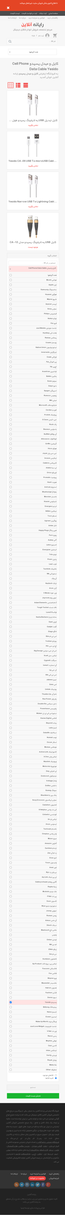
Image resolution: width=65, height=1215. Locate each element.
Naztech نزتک (51, 583)
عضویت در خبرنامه (37, 1178)
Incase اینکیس (50, 458)
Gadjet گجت (52, 626)
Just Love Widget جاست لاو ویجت (43, 1026)
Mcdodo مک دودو (50, 891)
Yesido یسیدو (51, 1002)
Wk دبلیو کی (52, 573)
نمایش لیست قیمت (33, 1096)
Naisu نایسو (52, 1012)
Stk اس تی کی (51, 675)
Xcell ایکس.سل (50, 655)
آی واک (54, 578)
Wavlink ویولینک (50, 761)
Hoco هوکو (52, 448)
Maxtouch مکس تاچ (49, 930)
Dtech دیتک (52, 925)
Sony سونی (52, 309)
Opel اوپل (53, 622)
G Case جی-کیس (49, 419)
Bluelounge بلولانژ (49, 492)
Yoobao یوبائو (51, 641)
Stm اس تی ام (51, 636)
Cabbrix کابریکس (50, 463)
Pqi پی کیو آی (51, 362)
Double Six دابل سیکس (47, 703)
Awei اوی (53, 867)
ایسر (56, 1154)
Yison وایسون (51, 862)
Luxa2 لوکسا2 (51, 612)
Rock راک (53, 424)
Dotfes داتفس (51, 785)
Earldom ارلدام (51, 848)
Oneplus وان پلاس (49, 833)
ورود (33, 35)
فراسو (18, 1154)
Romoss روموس (50, 395)
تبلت (45, 1146)
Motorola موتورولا (50, 766)
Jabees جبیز (52, 679)
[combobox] (32, 52)
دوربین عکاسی (24, 1146)
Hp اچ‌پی (53, 366)
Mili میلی (53, 400)
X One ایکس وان (50, 756)
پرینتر (51, 1150)
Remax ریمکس (51, 337)
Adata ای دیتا (51, 467)
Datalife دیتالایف (50, 732)
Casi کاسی (52, 1045)
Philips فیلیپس (50, 313)
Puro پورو (53, 535)
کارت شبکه (44, 1150)
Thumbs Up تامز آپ (49, 694)
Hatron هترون (51, 988)
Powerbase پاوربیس (48, 708)
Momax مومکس (50, 747)
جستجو (33, 1087)
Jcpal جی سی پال (50, 453)
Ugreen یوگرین (50, 520)
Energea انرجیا (51, 506)
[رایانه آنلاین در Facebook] (43, 1184)
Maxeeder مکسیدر (49, 983)
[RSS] (16, 1184)
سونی (8, 1150)
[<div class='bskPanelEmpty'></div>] (55, 35)
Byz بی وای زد (51, 872)
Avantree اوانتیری (49, 371)
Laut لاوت (53, 564)
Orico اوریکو (52, 472)
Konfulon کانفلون (50, 959)
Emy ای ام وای (51, 771)
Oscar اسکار (52, 742)
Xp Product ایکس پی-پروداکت (44, 963)
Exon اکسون (52, 901)
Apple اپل (53, 285)
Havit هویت (52, 482)
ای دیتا (50, 1154)
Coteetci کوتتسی (49, 814)
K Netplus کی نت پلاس (48, 809)
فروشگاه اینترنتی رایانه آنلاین (48, 1142)
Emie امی (53, 684)
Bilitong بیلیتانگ (50, 1007)
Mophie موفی (51, 1041)
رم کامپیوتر (35, 1150)
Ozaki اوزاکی (52, 357)
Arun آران (53, 588)
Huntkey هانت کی (50, 333)
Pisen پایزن (52, 559)
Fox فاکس (53, 973)
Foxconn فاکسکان (49, 968)
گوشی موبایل (36, 1146)
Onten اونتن (52, 939)
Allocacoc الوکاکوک (49, 439)
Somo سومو (52, 381)
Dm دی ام (53, 954)
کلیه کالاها (49, 1078)
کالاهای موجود (47, 1075)
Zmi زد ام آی (52, 853)
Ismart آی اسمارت (50, 665)
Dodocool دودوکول (49, 776)
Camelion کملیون (49, 805)
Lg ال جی (53, 670)
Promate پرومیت (50, 477)
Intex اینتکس (51, 1050)
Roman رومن (52, 915)
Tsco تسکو (52, 516)
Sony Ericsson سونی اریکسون (44, 800)
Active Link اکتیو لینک (48, 752)
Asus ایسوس (51, 824)
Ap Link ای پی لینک (49, 877)
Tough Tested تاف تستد (47, 607)
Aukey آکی (52, 540)
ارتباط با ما (12, 18)
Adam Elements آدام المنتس (45, 602)
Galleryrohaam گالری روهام (46, 882)
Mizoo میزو (52, 838)
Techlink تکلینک (50, 569)
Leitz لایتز (53, 728)
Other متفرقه (51, 1069)
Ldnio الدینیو (51, 545)
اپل (45, 1154)
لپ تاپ (52, 1146)
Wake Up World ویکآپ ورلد (46, 1021)
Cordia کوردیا (51, 410)
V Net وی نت (52, 1031)
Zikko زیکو (52, 949)
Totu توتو (53, 554)
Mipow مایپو (52, 299)
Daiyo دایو (52, 386)
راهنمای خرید (52, 18)
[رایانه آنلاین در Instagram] (27, 1184)
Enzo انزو (53, 858)
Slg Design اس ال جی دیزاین (45, 650)
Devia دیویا (52, 997)
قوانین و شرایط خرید (36, 18)
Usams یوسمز (51, 342)
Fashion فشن (51, 992)
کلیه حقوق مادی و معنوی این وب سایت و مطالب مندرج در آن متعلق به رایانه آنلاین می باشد (31, 1201)
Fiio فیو (54, 323)
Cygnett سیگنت (50, 660)
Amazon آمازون (51, 843)
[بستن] (8, 8)
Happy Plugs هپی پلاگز (48, 530)
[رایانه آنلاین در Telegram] (21, 1184)
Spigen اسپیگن (50, 390)
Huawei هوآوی (51, 294)
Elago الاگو (52, 631)
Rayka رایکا (52, 886)
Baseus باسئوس (50, 429)
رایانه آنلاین (31, 1194)
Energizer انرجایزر (49, 549)
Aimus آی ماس (51, 920)
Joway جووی (51, 911)
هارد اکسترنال (12, 1146)
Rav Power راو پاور (49, 699)
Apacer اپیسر (51, 304)
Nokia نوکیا (52, 318)
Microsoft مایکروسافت (48, 405)
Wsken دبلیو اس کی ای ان (46, 713)
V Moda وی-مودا (50, 593)
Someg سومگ (51, 790)
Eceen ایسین (51, 1016)
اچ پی (34, 1154)
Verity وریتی (51, 1055)
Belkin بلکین (51, 376)
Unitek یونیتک (51, 689)
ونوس (54, 935)
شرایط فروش (54, 1178)
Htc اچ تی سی (51, 646)
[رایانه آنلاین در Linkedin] (32, 1184)
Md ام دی (53, 944)
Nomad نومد (52, 737)
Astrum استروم (50, 487)
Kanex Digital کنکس (49, 718)
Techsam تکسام (50, 829)
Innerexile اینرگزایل (49, 352)
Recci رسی (52, 1036)
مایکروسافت (25, 1154)
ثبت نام (41, 35)
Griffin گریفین (51, 443)
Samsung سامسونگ (49, 289)
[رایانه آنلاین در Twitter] (37, 1184)
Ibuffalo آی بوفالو (50, 434)
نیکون (39, 1154)
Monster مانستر (50, 496)
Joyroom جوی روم (49, 598)
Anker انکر (52, 525)
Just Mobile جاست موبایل (46, 328)
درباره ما (22, 18)
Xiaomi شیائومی (50, 501)
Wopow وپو (52, 978)
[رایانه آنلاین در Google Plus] (48, 1184)
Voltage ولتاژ (51, 781)
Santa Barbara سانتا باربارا (46, 617)
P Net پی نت (52, 896)
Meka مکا (53, 1065)
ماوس (56, 1150)
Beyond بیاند (51, 723)
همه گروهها (52, 275)
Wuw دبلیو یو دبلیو (49, 906)
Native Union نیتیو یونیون (46, 347)
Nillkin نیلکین (51, 511)
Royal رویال (52, 1060)
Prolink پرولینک (50, 415)
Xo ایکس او (52, 819)
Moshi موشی (51, 280)
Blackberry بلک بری (49, 795)
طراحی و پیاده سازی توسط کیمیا (33, 1208)
